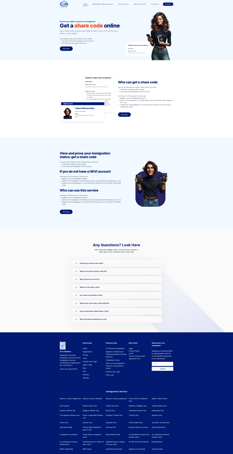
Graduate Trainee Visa (114, 415)
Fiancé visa (64, 422)
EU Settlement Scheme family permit (68, 443)
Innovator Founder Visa (160, 422)
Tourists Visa (133, 415)
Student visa (87, 422)
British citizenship (66, 449)
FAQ (84, 371)
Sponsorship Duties (113, 434)
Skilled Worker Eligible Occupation (102, 4)
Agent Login (87, 365)
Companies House (113, 360)
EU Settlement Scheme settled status (160, 436)
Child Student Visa (136, 422)
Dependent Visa (158, 411)
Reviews (86, 375)
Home (85, 4)
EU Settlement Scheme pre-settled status (139, 436)
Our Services (155, 4)
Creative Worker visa (67, 411)
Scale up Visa (111, 427)
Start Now (168, 4)
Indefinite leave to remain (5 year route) (93, 443)
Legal (131, 348)
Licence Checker (123, 4)
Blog (84, 368)
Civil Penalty (64, 406)
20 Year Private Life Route (139, 442)
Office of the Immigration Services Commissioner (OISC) (115, 365)
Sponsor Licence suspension (116, 399)
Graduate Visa (111, 422)
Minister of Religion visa (138, 406)
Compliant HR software (68, 434)
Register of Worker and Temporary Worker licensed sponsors (116, 354)
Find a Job (110, 375)
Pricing (85, 355)
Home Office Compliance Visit (138, 400)
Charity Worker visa (159, 406)
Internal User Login (90, 361)
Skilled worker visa (90, 406)
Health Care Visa (112, 406)
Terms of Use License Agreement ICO (137, 357)
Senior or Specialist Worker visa (93, 416)
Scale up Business (158, 427)
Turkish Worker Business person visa (92, 428)
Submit (162, 369)
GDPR (131, 353)
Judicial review (157, 449)
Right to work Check (140, 4)
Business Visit (157, 415)
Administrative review (114, 449)
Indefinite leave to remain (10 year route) (115, 443)
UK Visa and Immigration (115, 348)
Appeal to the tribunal (137, 449)
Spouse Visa (110, 411)
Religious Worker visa (91, 411)
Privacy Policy (134, 351)
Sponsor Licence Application (70, 399)
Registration (87, 352)
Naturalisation (157, 442)
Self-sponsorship (66, 427)
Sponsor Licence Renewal (92, 399)
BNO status (87, 449)
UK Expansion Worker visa (70, 415)
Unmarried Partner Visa (137, 411)
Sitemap (86, 378)
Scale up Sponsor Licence (138, 427)
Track (85, 358)
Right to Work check (159, 399)
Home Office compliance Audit (92, 436)
